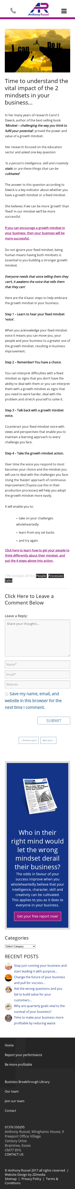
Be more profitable (18, 1064)
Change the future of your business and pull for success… (39, 980)
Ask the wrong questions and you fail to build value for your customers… (38, 994)
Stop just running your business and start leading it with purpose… (40, 968)
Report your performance (23, 1055)
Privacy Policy (31, 1179)
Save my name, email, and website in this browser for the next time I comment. (33, 700)
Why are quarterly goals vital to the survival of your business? (39, 1009)
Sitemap (11, 1179)
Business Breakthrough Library (27, 1082)
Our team (12, 1091)
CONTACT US (14, 1154)
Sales (8, 580)
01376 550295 (15, 1127)
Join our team (14, 1101)
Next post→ (48, 740)
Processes (56, 576)
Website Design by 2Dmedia (25, 1174)
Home (9, 1045)
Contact (10, 1110)
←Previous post (29, 740)
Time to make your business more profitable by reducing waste (38, 1020)
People (41, 576)
